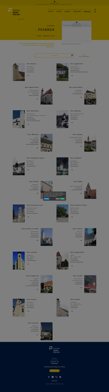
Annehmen (62, 198)
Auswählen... (46, 198)
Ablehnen (57, 198)
